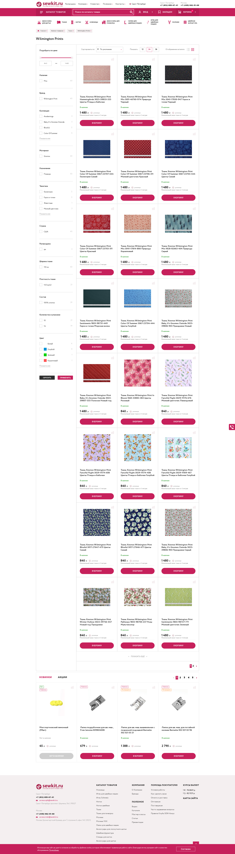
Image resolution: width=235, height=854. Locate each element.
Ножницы (100, 790)
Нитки (99, 801)
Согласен (186, 849)
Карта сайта (190, 798)
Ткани (98, 809)
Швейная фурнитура (105, 833)
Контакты (120, 4)
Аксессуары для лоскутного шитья (111, 829)
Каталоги (136, 810)
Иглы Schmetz (102, 797)
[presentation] (173, 678)
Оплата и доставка (159, 797)
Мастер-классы (139, 814)
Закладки (167, 12)
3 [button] (184, 678)
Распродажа (70, 4)
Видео (134, 806)
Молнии (99, 817)
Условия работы (158, 790)
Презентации (137, 822)
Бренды (135, 793)
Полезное (107, 4)
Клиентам (94, 4)
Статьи (135, 818)
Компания (82, 4)
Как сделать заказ (159, 793)
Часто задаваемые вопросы (162, 809)
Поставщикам (157, 805)
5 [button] (192, 678)
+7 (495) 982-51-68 (190, 5)
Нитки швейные (103, 805)
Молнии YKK (101, 821)
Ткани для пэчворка (104, 813)
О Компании (137, 790)
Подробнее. (54, 850)
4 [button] (188, 678)
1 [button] (176, 678)
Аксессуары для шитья (106, 841)
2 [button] (180, 678)
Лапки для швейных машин (107, 825)
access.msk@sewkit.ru (48, 817)
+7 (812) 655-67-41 (169, 5)
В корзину (97, 123)
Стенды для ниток (104, 837)
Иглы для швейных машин (107, 793)
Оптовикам (155, 801)
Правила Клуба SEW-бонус (163, 813)
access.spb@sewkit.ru (48, 800)
